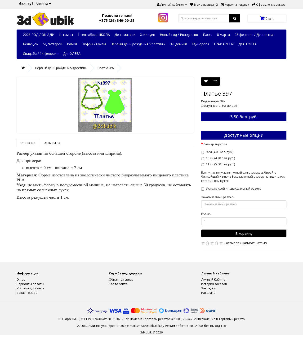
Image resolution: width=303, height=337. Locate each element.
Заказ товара (27, 292)
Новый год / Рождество (179, 34)
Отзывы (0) (52, 143)
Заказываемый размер (217, 197)
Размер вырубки (215, 144)
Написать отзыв (254, 243)
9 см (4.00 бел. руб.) (219, 152)
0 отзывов (231, 243)
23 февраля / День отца (254, 34)
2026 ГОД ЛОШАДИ (38, 34)
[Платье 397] (105, 105)
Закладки (208, 288)
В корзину (244, 233)
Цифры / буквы (94, 44)
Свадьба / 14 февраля (40, 53)
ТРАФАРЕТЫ (224, 44)
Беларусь (30, 44)
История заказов (214, 284)
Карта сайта (118, 284)
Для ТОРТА (247, 44)
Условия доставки (30, 288)
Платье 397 (106, 68)
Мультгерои (52, 44)
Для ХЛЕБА (71, 53)
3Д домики (178, 44)
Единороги (200, 44)
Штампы (66, 34)
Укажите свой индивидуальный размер (234, 189)
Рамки (72, 44)
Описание (28, 143)
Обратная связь (121, 279)
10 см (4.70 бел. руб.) (220, 158)
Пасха (207, 34)
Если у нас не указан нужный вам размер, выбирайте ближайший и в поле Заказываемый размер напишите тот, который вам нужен (243, 177)
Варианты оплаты (30, 284)
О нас (21, 279)
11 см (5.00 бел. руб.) (220, 164)
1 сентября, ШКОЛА (94, 34)
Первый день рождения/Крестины (138, 44)
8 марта (223, 34)
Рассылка (208, 292)
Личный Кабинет (214, 279)
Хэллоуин (147, 34)
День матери (125, 34)
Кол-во (206, 214)
